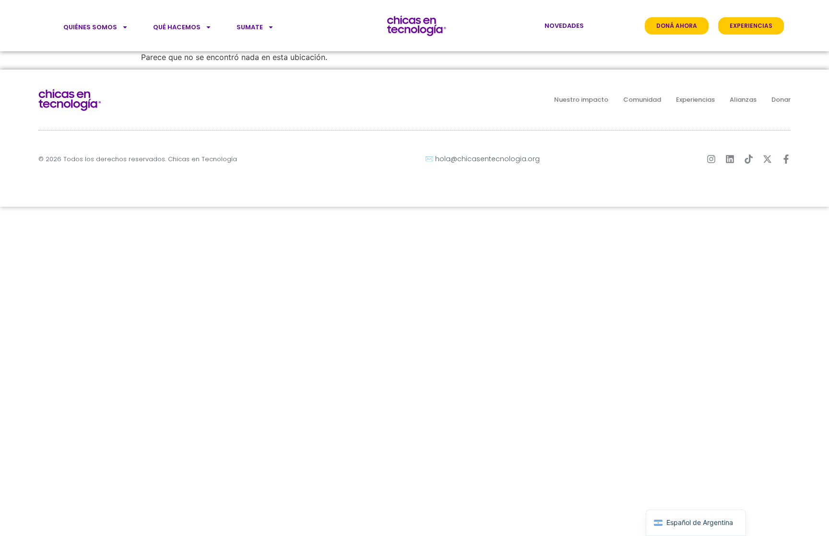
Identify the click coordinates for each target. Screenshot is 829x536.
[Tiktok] (748, 159)
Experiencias (695, 99)
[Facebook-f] (786, 159)
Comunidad (642, 99)
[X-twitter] (767, 159)
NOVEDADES (564, 25)
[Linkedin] (729, 159)
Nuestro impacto (581, 99)
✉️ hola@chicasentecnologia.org (482, 159)
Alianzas (743, 99)
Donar (781, 99)
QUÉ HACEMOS (177, 27)
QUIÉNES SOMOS (90, 27)
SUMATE (250, 27)
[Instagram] (711, 159)
